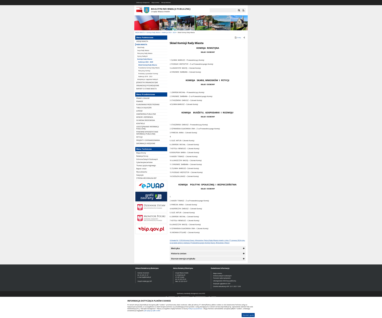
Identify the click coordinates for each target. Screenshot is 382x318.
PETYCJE (139, 137)
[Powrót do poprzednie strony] (244, 37)
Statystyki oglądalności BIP (221, 284)
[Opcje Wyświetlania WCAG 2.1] (243, 10)
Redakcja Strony (142, 156)
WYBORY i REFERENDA (144, 117)
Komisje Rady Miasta (144, 59)
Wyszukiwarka (141, 172)
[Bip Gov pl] (151, 233)
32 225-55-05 (182, 279)
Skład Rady (140, 47)
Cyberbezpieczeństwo (144, 162)
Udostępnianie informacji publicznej (224, 281)
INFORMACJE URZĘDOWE (145, 143)
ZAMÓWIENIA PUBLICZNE (146, 114)
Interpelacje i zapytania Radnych (147, 79)
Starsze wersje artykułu (183, 258)
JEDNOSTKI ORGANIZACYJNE (147, 82)
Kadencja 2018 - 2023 (145, 76)
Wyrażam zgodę (248, 315)
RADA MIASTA (141, 44)
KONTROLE (140, 123)
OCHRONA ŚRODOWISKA (145, 120)
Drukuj (239, 37)
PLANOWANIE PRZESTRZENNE (147, 104)
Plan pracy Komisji (144, 71)
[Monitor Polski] (151, 222)
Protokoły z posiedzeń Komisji (148, 74)
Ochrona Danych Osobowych (147, 159)
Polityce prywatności (195, 309)
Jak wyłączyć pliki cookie (152, 311)
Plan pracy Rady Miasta (144, 53)
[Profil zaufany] (151, 200)
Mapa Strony (141, 153)
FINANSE (139, 101)
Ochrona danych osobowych (222, 276)
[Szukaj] (239, 10)
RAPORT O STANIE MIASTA (146, 89)
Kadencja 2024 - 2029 (145, 62)
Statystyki (140, 175)
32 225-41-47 (144, 275)
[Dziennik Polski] (151, 211)
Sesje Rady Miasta (143, 50)
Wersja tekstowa (166, 2)
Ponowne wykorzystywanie (222, 278)
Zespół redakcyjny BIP (144, 281)
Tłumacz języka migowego (146, 165)
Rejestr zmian (141, 169)
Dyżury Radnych (142, 56)
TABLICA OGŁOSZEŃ (144, 108)
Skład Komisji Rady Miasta (147, 65)
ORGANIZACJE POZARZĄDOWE (147, 85)
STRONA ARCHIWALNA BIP (146, 178)
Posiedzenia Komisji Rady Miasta (149, 68)
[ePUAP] (151, 190)
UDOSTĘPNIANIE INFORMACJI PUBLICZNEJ (147, 128)
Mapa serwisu (155, 2)
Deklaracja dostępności (143, 2)
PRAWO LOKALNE (143, 98)
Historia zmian (178, 253)
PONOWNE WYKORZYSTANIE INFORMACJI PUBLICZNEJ (147, 133)
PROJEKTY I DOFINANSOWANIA (148, 140)
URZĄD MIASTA (142, 41)
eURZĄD (139, 111)
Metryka (175, 248)
